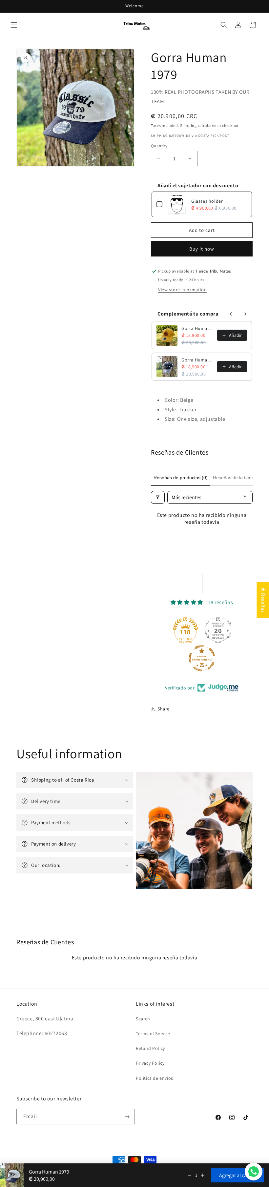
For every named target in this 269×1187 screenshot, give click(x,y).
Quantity (159, 146)
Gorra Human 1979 (197, 328)
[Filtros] (158, 497)
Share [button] (163, 709)
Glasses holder (207, 201)
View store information (182, 290)
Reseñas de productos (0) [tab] (181, 477)
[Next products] (245, 313)
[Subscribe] (127, 1116)
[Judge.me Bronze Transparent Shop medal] (202, 658)
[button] (14, 25)
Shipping (188, 125)
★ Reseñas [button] (262, 599)
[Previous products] (231, 313)
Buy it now (201, 249)
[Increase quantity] (202, 1175)
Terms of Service (153, 1033)
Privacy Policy (150, 1063)
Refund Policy (150, 1048)
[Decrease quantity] (189, 1175)
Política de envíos (154, 1078)
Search (143, 1019)
